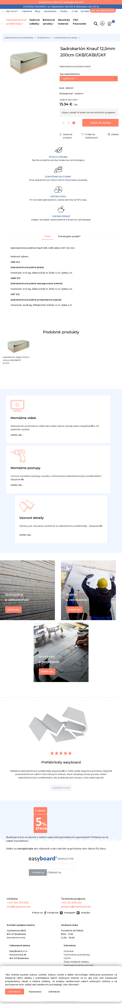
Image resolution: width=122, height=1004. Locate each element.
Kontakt (85, 11)
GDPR (67, 958)
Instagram (69, 912)
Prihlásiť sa (38, 872)
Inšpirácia (27, 11)
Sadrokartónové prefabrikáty (16, 22)
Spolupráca (50, 11)
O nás (75, 11)
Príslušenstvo (43, 37)
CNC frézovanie (79, 22)
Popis (47, 236)
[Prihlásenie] (102, 23)
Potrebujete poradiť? (69, 236)
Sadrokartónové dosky (65, 37)
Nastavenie (35, 991)
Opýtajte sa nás (61, 787)
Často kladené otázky (76, 961)
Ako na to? (11, 11)
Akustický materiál (64, 22)
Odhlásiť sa (54, 872)
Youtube (85, 912)
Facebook (52, 912)
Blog (37, 11)
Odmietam (54, 991)
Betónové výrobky (49, 22)
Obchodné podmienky (77, 954)
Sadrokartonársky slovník (78, 965)
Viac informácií (71, 984)
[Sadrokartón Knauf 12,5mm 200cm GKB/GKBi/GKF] (28, 71)
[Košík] (109, 23)
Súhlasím (15, 991)
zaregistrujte (25, 848)
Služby (63, 11)
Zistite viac (47, 671)
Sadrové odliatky (34, 22)
